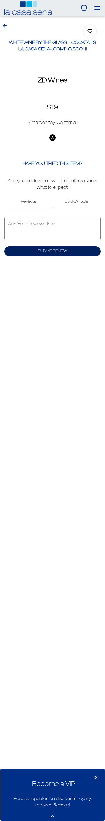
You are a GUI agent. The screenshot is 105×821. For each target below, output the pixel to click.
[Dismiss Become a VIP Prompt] (96, 777)
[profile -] (84, 8)
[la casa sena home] (28, 8)
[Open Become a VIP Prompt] (52, 816)
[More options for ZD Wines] (89, 31)
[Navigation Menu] (97, 8)
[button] (6, 26)
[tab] (28, 201)
